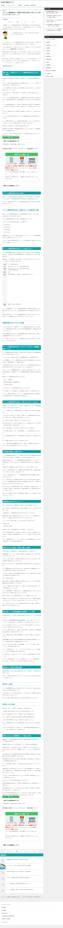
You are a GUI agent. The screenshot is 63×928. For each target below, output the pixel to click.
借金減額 (48, 47)
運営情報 (20, 5)
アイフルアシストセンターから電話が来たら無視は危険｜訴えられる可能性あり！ (54, 30)
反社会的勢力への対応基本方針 (30, 5)
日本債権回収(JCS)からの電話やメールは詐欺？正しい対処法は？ (17, 859)
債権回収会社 (5, 19)
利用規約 (3, 5)
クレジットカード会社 (50, 39)
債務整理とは (48, 56)
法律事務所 (48, 64)
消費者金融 (48, 67)
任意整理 (48, 42)
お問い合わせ (5, 913)
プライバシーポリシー (11, 5)
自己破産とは (48, 73)
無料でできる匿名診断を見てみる (11, 141)
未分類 (47, 62)
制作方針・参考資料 (6, 918)
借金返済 (48, 53)
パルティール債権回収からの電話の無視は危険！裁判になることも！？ (18, 883)
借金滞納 (48, 50)
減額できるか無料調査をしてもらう (12, 185)
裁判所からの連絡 (49, 76)
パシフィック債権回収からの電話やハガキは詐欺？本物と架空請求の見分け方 (19, 889)
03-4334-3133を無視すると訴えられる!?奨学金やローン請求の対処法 (18, 871)
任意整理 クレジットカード (51, 45)
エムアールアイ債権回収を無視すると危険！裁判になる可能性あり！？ (18, 877)
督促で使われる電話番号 (51, 70)
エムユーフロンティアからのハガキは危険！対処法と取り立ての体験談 (18, 865)
